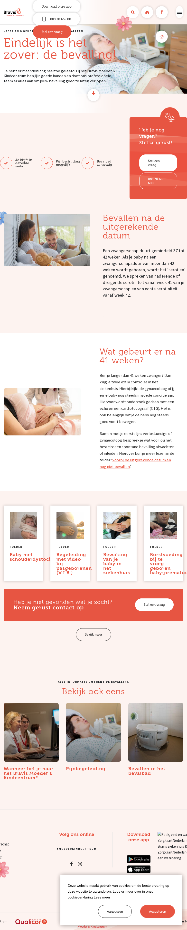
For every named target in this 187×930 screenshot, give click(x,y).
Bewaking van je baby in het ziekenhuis (116, 563)
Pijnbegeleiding (85, 769)
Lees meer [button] (102, 897)
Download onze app (57, 6)
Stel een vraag (52, 32)
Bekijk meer (93, 634)
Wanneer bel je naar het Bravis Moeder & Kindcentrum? (29, 773)
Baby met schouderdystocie (32, 557)
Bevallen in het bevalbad (146, 771)
